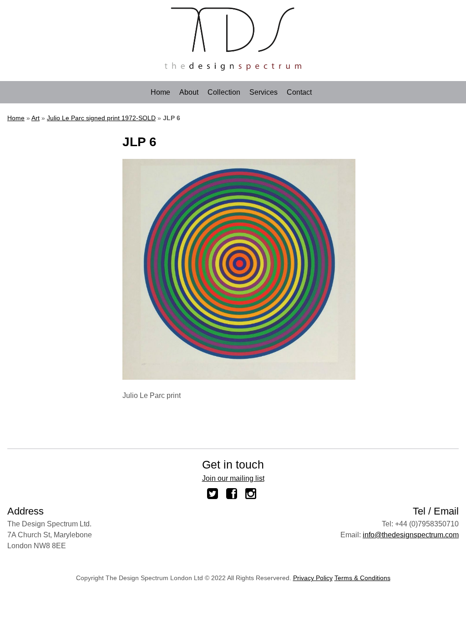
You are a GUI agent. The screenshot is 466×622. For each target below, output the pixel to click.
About (188, 92)
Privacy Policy (313, 577)
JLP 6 (139, 142)
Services (263, 92)
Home (160, 92)
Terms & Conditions (362, 577)
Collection (224, 92)
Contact (299, 92)
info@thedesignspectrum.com (411, 535)
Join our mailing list (233, 478)
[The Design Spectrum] (233, 68)
